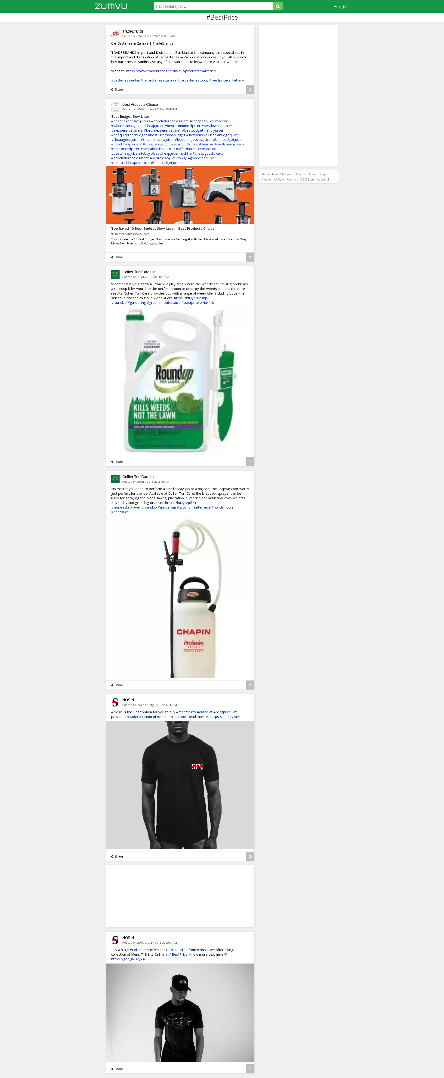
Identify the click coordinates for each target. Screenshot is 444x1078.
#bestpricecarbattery (227, 80)
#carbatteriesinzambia (158, 80)
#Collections (139, 949)
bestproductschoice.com (132, 234)
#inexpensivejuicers (127, 130)
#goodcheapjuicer (202, 158)
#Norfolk (207, 302)
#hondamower (223, 507)
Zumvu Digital (319, 179)
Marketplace (269, 174)
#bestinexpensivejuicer (162, 130)
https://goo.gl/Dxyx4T (129, 959)
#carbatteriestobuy (193, 80)
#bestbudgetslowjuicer (193, 139)
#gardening (137, 302)
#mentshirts (186, 712)
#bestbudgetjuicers (167, 162)
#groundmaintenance (164, 302)
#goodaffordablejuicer (196, 144)
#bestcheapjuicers (229, 144)
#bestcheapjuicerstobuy (130, 153)
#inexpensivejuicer (201, 134)
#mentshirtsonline (171, 716)
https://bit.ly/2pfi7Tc (181, 502)
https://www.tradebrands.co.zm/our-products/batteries (171, 71)
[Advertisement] (144, 896)
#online (202, 712)
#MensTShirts (165, 949)
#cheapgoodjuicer (125, 139)
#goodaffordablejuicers (170, 121)
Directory (301, 174)
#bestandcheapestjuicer (130, 162)
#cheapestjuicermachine (209, 121)
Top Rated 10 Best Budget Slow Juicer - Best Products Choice (163, 228)
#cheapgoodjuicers (208, 153)
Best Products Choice (140, 104)
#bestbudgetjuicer (228, 139)
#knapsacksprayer (125, 507)
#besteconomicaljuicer (182, 125)
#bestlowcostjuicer (216, 125)
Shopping (286, 174)
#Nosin (117, 712)
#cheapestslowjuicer (157, 139)
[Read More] (250, 89)
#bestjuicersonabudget (166, 134)
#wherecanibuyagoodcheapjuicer (137, 125)
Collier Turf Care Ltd (138, 272)
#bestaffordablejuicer (157, 148)
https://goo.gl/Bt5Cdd (228, 716)
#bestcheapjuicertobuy (168, 158)
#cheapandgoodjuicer (160, 144)
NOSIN (128, 700)
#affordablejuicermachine (196, 148)
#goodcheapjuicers (126, 144)
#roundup (119, 302)
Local (312, 174)
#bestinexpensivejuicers (130, 121)
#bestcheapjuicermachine (171, 153)
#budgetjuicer (228, 134)
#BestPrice (179, 954)
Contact (292, 179)
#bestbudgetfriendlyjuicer (203, 130)
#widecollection (139, 716)
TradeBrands (133, 31)
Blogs (322, 174)
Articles (266, 179)
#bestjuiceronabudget (129, 134)
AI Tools (279, 179)
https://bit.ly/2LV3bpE (191, 297)
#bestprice (190, 302)
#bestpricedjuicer (125, 148)
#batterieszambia (125, 80)
